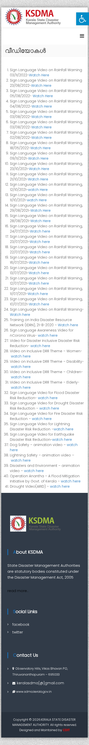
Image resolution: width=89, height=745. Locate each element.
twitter (17, 632)
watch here (48, 335)
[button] (82, 18)
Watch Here (39, 75)
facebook (20, 624)
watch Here (38, 189)
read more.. (17, 590)
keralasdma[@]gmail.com (40, 683)
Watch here (40, 231)
